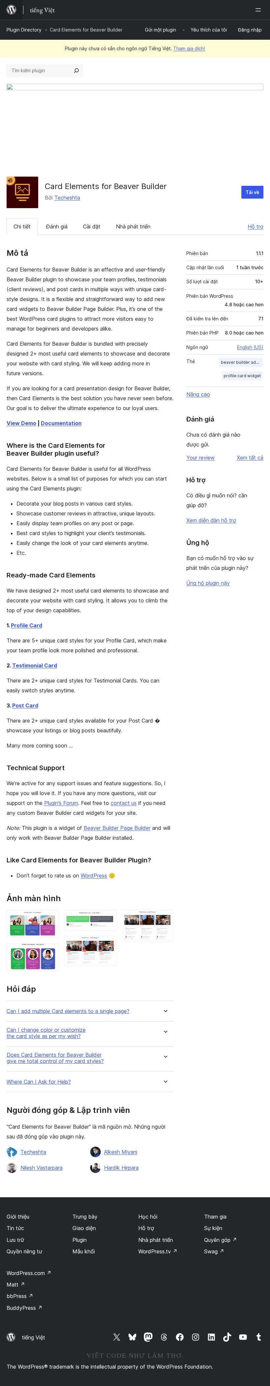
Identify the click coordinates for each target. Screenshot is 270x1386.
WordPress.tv (157, 1251)
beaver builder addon (242, 362)
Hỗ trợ (255, 226)
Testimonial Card (34, 665)
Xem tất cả (250, 457)
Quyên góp (220, 1240)
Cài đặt (91, 226)
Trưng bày (84, 1216)
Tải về (252, 192)
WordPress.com (29, 1273)
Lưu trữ (15, 1240)
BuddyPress (24, 1308)
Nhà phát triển (133, 226)
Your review (200, 457)
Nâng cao (198, 394)
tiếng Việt (33, 1337)
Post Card (25, 705)
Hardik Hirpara (121, 1167)
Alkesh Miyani (120, 1152)
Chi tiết (22, 226)
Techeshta (67, 197)
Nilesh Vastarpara (41, 1167)
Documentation (61, 423)
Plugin (79, 1240)
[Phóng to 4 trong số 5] (107, 945)
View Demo (21, 423)
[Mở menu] (259, 10)
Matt (16, 1284)
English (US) (250, 347)
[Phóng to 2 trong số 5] (49, 952)
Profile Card (26, 625)
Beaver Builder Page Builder (117, 828)
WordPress (94, 875)
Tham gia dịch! (189, 48)
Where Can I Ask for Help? (39, 1082)
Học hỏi (147, 1216)
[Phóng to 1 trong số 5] (49, 919)
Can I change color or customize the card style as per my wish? (46, 1033)
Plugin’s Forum (61, 803)
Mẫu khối (83, 1251)
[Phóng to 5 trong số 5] (164, 919)
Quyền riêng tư (24, 1251)
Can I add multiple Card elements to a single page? (68, 1011)
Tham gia (215, 1216)
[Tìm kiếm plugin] (76, 70)
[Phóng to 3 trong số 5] (107, 919)
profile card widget (242, 375)
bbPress (20, 1296)
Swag (214, 1251)
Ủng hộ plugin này (208, 583)
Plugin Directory (24, 29)
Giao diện (84, 1228)
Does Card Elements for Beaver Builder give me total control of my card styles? (55, 1058)
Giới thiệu (18, 1216)
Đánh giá (57, 226)
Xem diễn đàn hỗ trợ (211, 520)
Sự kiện (213, 1228)
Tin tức (15, 1228)
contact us (124, 803)
